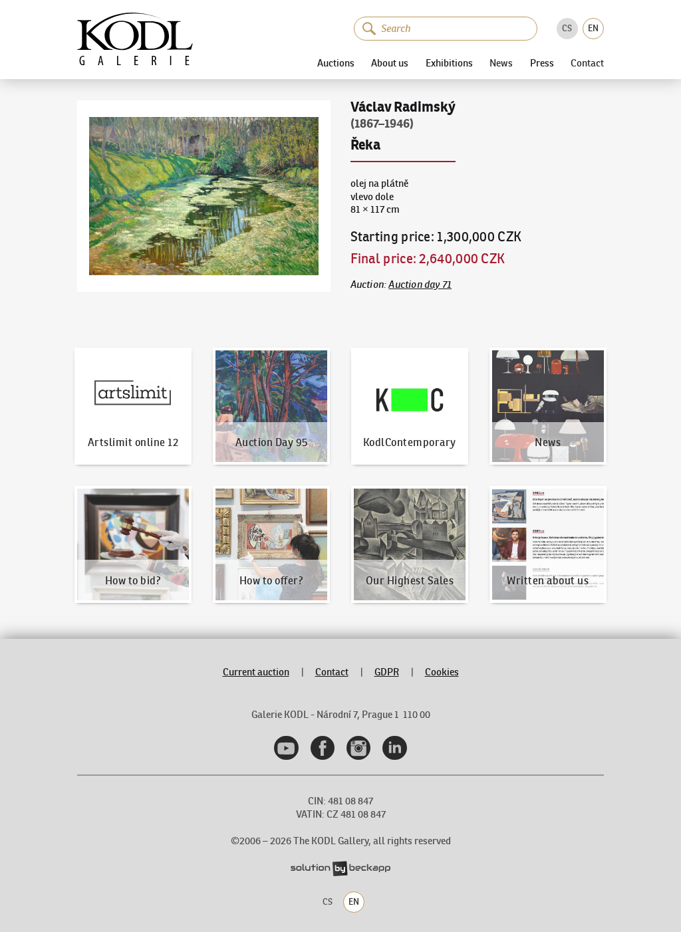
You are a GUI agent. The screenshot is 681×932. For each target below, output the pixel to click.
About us (389, 63)
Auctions (335, 63)
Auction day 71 (420, 285)
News (501, 63)
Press (542, 63)
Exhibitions (449, 63)
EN (593, 28)
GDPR (386, 672)
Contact (587, 63)
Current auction (256, 672)
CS (567, 28)
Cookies (442, 672)
